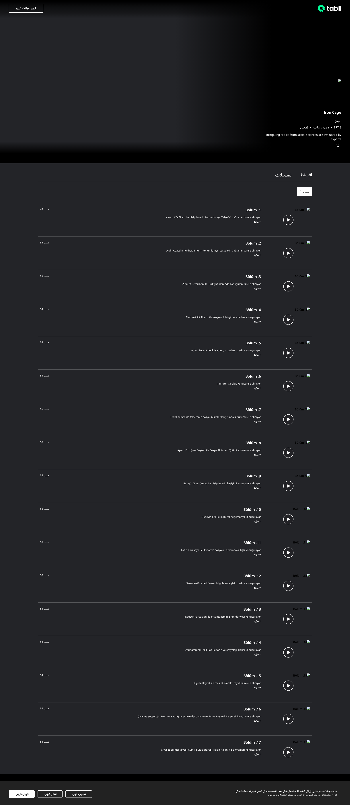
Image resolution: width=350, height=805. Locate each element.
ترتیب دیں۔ (78, 794)
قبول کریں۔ (22, 794)
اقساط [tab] (306, 175)
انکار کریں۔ (50, 794)
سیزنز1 (304, 192)
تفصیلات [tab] (283, 175)
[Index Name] (288, 220)
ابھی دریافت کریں (26, 8)
